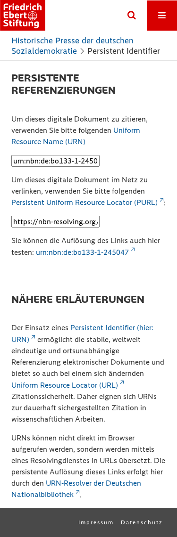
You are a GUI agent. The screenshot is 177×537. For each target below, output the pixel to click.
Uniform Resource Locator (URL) (64, 385)
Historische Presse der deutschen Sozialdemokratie (72, 45)
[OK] (132, 15)
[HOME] (22, 15)
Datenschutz (142, 522)
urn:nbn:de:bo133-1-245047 (82, 252)
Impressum (96, 522)
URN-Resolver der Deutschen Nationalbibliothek (76, 489)
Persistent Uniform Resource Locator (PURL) (84, 202)
